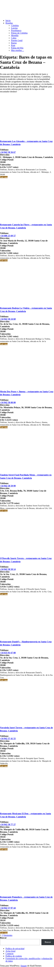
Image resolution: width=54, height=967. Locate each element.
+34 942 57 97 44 (8, 908)
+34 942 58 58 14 (8, 569)
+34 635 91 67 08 (8, 653)
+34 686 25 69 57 (8, 235)
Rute (13, 45)
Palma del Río (17, 48)
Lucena (14, 28)
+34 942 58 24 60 (8, 319)
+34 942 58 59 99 (8, 486)
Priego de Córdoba (19, 33)
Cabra (13, 38)
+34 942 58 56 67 (8, 152)
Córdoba (15, 25)
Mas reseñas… (17, 50)
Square (24, 966)
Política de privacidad (15, 948)
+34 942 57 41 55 (8, 738)
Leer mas (4, 177)
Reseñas (9, 23)
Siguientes (7, 935)
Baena (14, 43)
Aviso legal (10, 951)
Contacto (9, 953)
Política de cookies (14, 956)
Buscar (3, 938)
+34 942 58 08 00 (8, 402)
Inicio (8, 20)
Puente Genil (16, 40)
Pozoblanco (16, 30)
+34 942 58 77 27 (8, 824)
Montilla (14, 35)
